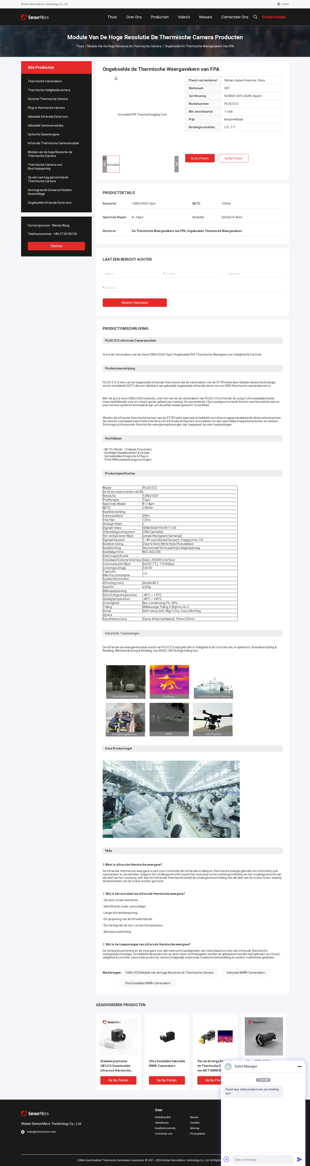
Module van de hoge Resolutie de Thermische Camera (124, 46)
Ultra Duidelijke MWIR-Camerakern (148, 983)
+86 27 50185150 (65, 234)
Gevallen (195, 1122)
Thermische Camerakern (45, 81)
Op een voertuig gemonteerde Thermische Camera (48, 179)
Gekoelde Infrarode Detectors (48, 116)
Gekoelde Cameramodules (45, 125)
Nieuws (194, 1117)
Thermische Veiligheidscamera (49, 90)
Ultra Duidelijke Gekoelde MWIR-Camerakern (167, 1064)
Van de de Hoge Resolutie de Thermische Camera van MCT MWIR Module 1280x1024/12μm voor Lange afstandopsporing (215, 1066)
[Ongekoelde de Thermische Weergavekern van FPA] (141, 114)
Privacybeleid (197, 1133)
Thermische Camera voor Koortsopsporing (45, 166)
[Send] (299, 1159)
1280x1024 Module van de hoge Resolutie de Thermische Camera (169, 972)
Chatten (56, 246)
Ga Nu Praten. (200, 158)
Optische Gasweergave (43, 134)
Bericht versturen (135, 303)
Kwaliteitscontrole (165, 1128)
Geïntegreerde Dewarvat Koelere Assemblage (50, 191)
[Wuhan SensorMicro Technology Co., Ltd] (35, 17)
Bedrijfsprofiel (163, 1117)
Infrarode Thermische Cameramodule (53, 143)
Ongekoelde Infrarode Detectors (49, 202)
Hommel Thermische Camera (48, 99)
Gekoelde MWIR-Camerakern (246, 972)
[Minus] (299, 1066)
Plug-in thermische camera (46, 107)
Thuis (80, 46)
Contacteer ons (164, 1133)
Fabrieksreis (162, 1122)
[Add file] (226, 1159)
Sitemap (194, 1128)
